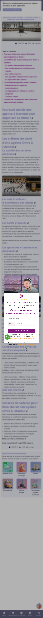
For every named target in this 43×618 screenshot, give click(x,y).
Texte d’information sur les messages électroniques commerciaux (22, 338)
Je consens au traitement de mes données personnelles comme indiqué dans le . (22, 337)
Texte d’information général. (25, 344)
